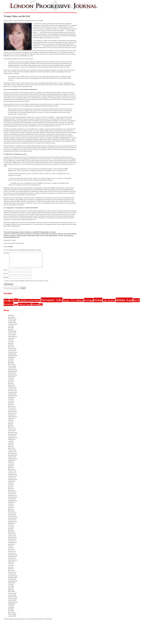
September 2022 (12, 324)
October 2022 (12, 322)
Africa (6, 300)
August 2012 (11, 523)
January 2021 (12, 350)
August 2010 (11, 562)
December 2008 (12, 596)
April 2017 (11, 425)
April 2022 (11, 329)
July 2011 (10, 546)
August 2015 (11, 460)
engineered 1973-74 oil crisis (52, 126)
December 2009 (12, 576)
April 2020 (11, 362)
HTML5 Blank (48, 619)
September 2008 (12, 602)
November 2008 (12, 598)
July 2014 (10, 483)
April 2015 (11, 467)
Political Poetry (24, 304)
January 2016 (12, 452)
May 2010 (11, 567)
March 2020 (11, 364)
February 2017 (12, 429)
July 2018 (10, 399)
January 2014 (12, 493)
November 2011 (12, 539)
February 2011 (12, 551)
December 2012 (12, 516)
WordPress (40, 619)
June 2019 (11, 380)
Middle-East (124, 300)
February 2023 (12, 319)
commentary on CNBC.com (42, 40)
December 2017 (12, 411)
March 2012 (11, 532)
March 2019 (11, 385)
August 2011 (11, 544)
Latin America (109, 300)
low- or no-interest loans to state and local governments (57, 218)
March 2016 (11, 448)
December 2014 (12, 474)
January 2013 (12, 514)
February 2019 (12, 387)
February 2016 (12, 450)
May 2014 (11, 486)
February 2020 (12, 366)
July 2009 (10, 584)
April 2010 (11, 569)
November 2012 (12, 518)
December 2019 (12, 369)
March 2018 (11, 406)
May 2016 (11, 444)
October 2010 (12, 558)
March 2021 (11, 347)
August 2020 (11, 357)
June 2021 (11, 341)
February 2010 (12, 572)
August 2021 (11, 338)
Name (6, 270)
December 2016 (12, 432)
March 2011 (11, 549)
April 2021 (11, 345)
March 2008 (11, 612)
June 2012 (11, 527)
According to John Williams (52, 138)
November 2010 (12, 556)
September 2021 (12, 336)
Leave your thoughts (37, 20)
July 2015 (10, 462)
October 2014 (12, 478)
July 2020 (10, 359)
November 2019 (12, 371)
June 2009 (11, 586)
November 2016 (12, 434)
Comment (6, 253)
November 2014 (12, 476)
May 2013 (11, 507)
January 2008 (12, 616)
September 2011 (12, 542)
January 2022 (12, 333)
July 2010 (10, 563)
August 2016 (11, 439)
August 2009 (11, 583)
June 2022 (11, 326)
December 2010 (12, 555)
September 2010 (12, 560)
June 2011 (11, 548)
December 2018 (12, 390)
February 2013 (12, 513)
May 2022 (11, 327)
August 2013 (11, 502)
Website (6, 277)
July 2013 (10, 504)
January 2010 (12, 574)
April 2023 (11, 315)
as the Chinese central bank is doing (27, 218)
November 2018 (12, 392)
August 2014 (11, 481)
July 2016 (10, 441)
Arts (11, 300)
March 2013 (11, 511)
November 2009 (12, 577)
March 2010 (11, 570)
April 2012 (11, 530)
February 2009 (12, 593)
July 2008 (10, 605)
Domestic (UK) (51, 299)
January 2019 (12, 389)
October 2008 (12, 600)
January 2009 (12, 595)
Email (5, 273)
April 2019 (11, 383)
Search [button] (23, 288)
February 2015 (12, 471)
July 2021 (10, 340)
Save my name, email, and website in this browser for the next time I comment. (26, 281)
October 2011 (12, 541)
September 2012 (12, 521)
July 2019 (10, 378)
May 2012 (11, 528)
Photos (16, 305)
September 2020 (12, 355)
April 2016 (11, 446)
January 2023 (12, 321)
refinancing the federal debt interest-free (24, 219)
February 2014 (12, 492)
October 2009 (12, 579)
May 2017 (11, 424)
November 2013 (12, 497)
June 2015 (11, 464)
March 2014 (11, 490)
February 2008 (12, 614)
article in (12, 157)
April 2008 (11, 610)
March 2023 (11, 317)
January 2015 (12, 473)
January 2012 (12, 535)
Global (97, 300)
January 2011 (12, 553)
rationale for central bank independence (17, 117)
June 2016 (11, 443)
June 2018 (11, 401)
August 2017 (11, 418)
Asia (16, 300)
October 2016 (12, 436)
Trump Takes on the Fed (17, 16)
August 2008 (11, 604)
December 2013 (12, 495)
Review (35, 304)
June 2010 (11, 565)
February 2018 (12, 408)
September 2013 (12, 500)
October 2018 (12, 394)
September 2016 (12, 438)
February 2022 (12, 331)
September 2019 (12, 375)
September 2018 (12, 396)
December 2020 (12, 352)
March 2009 (11, 591)
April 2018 (11, 404)
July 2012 (10, 525)
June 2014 (11, 485)
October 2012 (12, 520)
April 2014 (11, 488)
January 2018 (12, 410)
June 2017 (11, 422)
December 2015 (12, 453)
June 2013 (11, 506)
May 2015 (11, 465)
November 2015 (12, 455)
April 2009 (11, 590)
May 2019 (11, 382)
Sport (41, 304)
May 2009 (11, 588)
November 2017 (12, 413)
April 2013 (11, 509)
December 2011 (12, 537)
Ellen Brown (28, 20)
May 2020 (11, 361)
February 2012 (12, 534)
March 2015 (11, 469)
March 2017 (11, 427)
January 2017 (12, 431)
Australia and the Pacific (29, 300)
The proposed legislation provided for (23, 193)
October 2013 (12, 499)
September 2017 (12, 417)
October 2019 (12, 373)
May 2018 (11, 403)
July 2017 (10, 420)
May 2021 (11, 343)
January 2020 (12, 368)
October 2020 (12, 354)
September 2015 (12, 459)
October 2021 (12, 334)
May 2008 (11, 609)
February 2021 (12, 348)
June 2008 (11, 607)
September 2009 (12, 581)
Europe (88, 300)
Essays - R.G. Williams (73, 300)
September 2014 (12, 479)
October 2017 (12, 415)
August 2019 (11, 376)
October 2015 (12, 457)
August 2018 (11, 397)
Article (14, 240)
